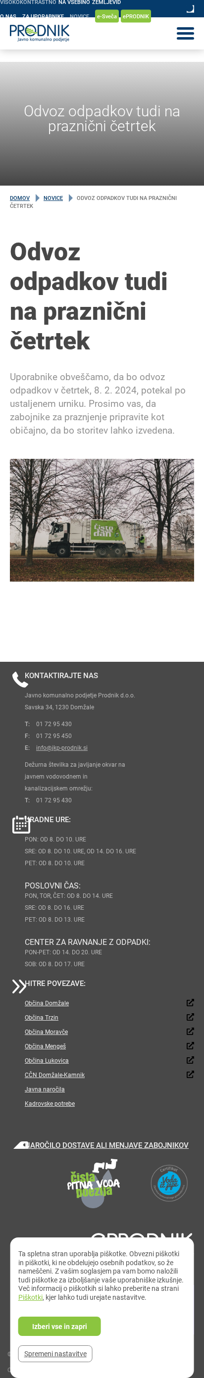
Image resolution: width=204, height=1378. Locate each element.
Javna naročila (45, 1089)
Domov (20, 197)
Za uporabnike (43, 16)
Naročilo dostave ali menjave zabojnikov (107, 1145)
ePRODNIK (136, 16)
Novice (79, 16)
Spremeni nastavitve (55, 1353)
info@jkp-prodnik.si (62, 747)
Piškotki (30, 1297)
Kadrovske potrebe (50, 1103)
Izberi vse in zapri (59, 1326)
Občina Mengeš (45, 1046)
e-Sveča (107, 16)
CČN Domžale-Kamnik (55, 1075)
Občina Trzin (41, 1017)
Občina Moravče (46, 1031)
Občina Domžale (47, 1003)
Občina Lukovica (47, 1060)
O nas (8, 16)
